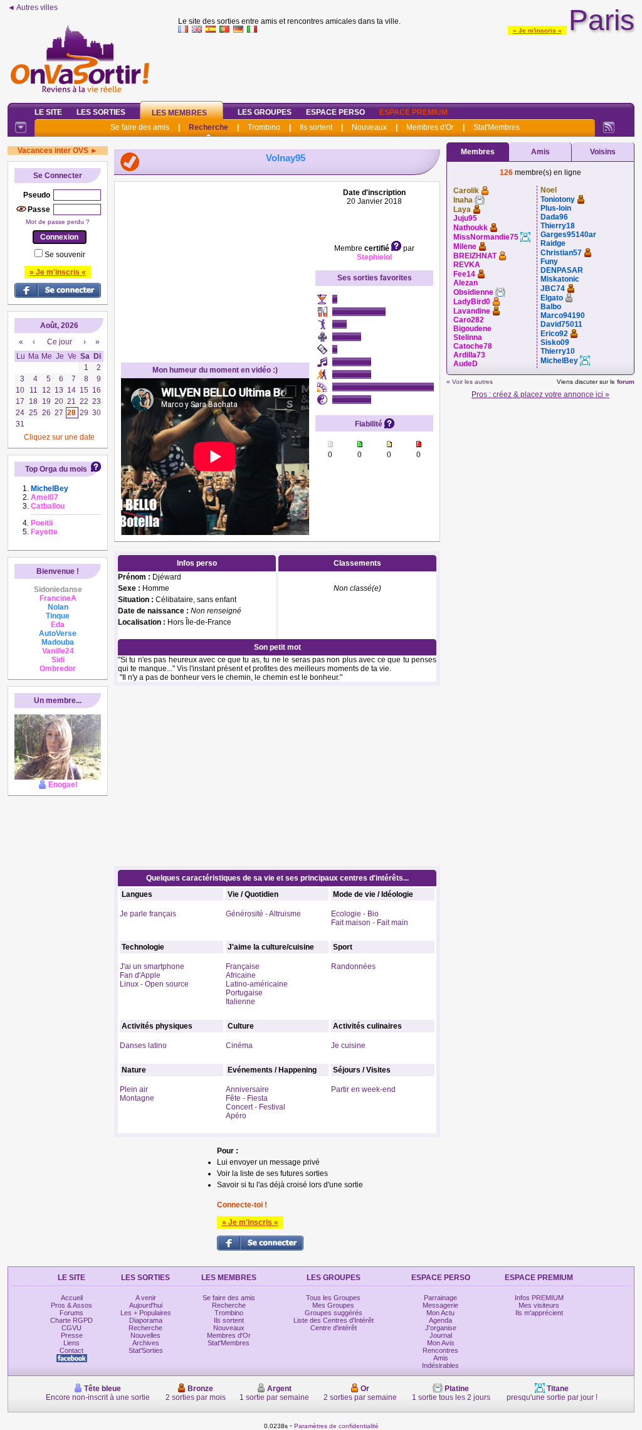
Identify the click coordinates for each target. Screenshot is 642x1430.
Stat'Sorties (146, 1350)
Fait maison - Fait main (369, 922)
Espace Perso (335, 112)
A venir (145, 1297)
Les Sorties (100, 112)
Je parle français (148, 913)
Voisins (603, 151)
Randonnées (353, 966)
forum (625, 381)
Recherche (208, 127)
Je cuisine (348, 1045)
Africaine (241, 975)
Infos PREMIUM (539, 1297)
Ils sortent (316, 127)
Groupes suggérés (333, 1312)
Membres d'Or (430, 127)
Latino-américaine (257, 984)
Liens (71, 1343)
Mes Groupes (333, 1305)
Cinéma (239, 1045)
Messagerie (440, 1305)
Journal (440, 1335)
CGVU (71, 1328)
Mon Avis (441, 1343)
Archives (145, 1343)
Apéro (236, 1115)
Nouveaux (369, 127)
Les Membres (179, 113)
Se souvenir (65, 254)
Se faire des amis (139, 127)
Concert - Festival (255, 1107)
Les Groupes (265, 112)
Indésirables (440, 1365)
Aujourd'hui (145, 1305)
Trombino (264, 127)
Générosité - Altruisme (263, 913)
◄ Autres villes (33, 7)
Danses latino (143, 1045)
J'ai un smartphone (152, 966)
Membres (478, 151)
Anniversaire (247, 1089)
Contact (71, 1350)
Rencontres (440, 1350)
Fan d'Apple (140, 975)
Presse (72, 1335)
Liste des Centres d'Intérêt (333, 1320)
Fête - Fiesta (247, 1098)
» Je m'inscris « (537, 30)
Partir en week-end (363, 1089)
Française (243, 966)
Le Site (48, 112)
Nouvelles (145, 1335)
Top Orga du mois (56, 469)
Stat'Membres (496, 127)
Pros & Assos (71, 1305)
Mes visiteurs (538, 1305)
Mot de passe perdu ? (58, 221)
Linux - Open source (154, 984)
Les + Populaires (145, 1312)
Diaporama (145, 1320)
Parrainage (440, 1297)
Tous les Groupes (333, 1297)
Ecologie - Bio (355, 913)
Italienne (240, 1001)
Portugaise (244, 992)
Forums (71, 1312)
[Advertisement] (406, 65)
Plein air (134, 1089)
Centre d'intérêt (333, 1328)
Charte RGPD (71, 1320)
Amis (540, 151)
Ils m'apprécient (539, 1312)
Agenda (440, 1320)
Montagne (137, 1098)
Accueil (72, 1297)
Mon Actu (440, 1312)
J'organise (440, 1328)
